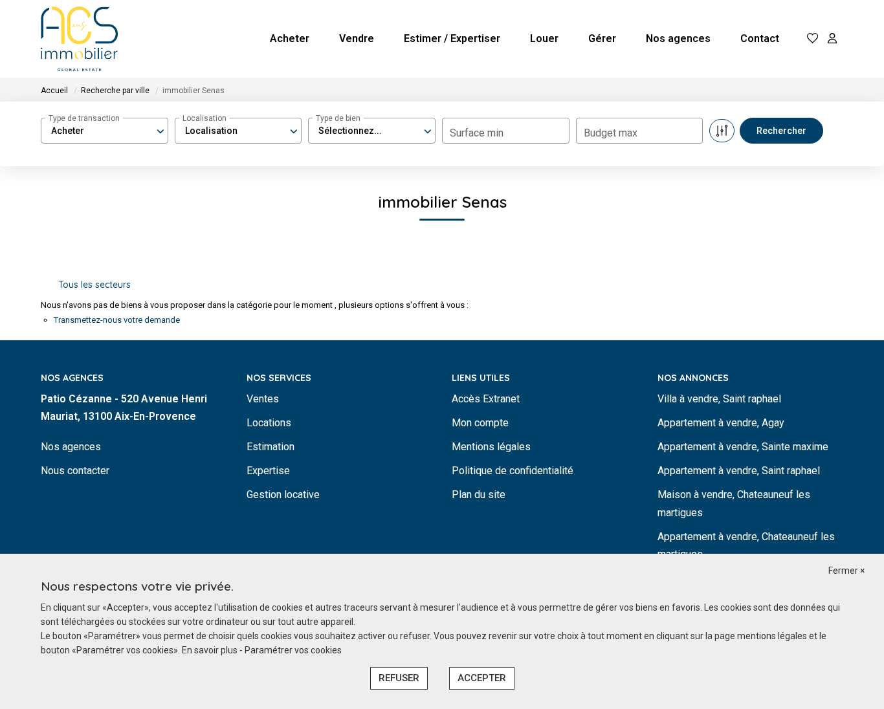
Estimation (270, 447)
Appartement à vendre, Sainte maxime (742, 447)
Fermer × (846, 570)
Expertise (268, 470)
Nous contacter (75, 470)
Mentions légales (491, 447)
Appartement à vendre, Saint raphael (738, 470)
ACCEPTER (482, 678)
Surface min (476, 133)
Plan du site (478, 494)
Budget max (610, 133)
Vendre (356, 38)
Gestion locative (283, 494)
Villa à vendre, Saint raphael (719, 399)
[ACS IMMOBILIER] (79, 38)
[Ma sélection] (813, 39)
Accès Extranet (486, 399)
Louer (544, 38)
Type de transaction (84, 118)
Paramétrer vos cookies (293, 650)
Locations (269, 423)
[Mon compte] (832, 39)
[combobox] (104, 130)
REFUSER (399, 678)
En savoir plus (210, 650)
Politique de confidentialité (512, 470)
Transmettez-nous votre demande (117, 320)
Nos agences (678, 38)
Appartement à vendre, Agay (720, 423)
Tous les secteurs (94, 284)
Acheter (289, 38)
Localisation (204, 118)
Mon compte (480, 423)
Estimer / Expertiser (452, 38)
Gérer (602, 38)
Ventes (263, 399)
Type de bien (338, 118)
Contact (759, 38)
